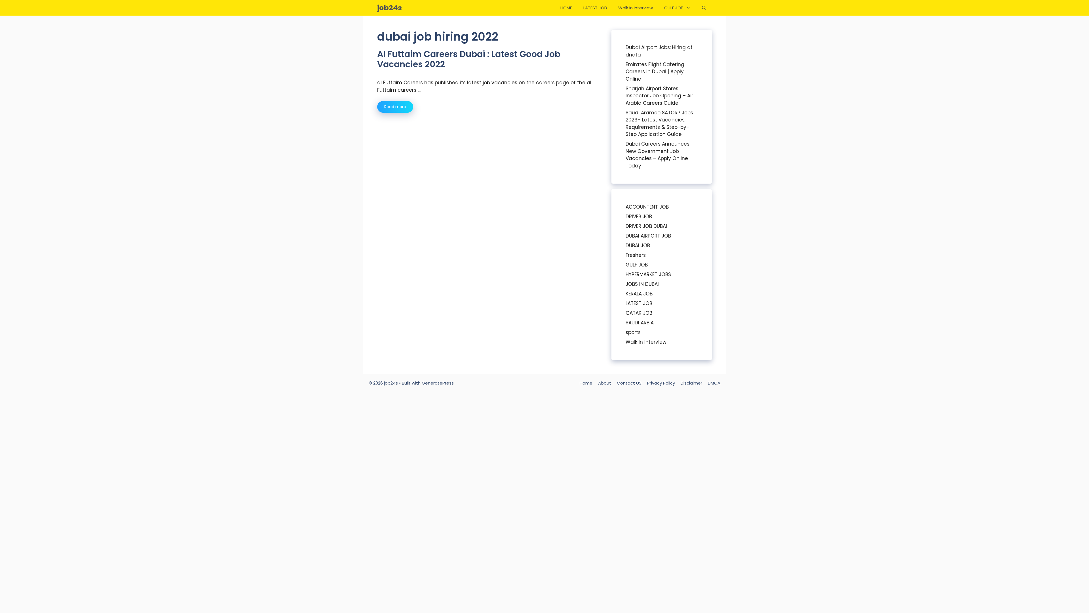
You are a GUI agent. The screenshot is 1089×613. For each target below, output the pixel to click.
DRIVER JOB (639, 216)
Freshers (636, 255)
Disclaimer (691, 383)
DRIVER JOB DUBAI (646, 226)
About (604, 383)
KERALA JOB (639, 293)
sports (633, 332)
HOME (566, 8)
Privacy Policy (661, 383)
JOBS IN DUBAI (642, 284)
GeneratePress (438, 383)
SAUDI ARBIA (640, 322)
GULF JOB (673, 8)
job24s (389, 8)
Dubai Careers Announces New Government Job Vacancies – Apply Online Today (657, 154)
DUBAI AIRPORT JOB (648, 235)
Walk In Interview (635, 8)
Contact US (629, 383)
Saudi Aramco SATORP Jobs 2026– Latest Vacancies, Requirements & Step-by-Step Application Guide (659, 123)
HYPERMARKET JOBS (648, 274)
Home (586, 383)
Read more (395, 107)
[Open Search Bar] (704, 8)
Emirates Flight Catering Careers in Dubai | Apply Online (655, 71)
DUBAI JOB (638, 245)
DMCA (714, 383)
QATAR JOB (639, 313)
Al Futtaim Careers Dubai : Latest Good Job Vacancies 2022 (468, 59)
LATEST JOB (595, 8)
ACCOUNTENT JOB (647, 206)
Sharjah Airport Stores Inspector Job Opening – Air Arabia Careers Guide (659, 95)
